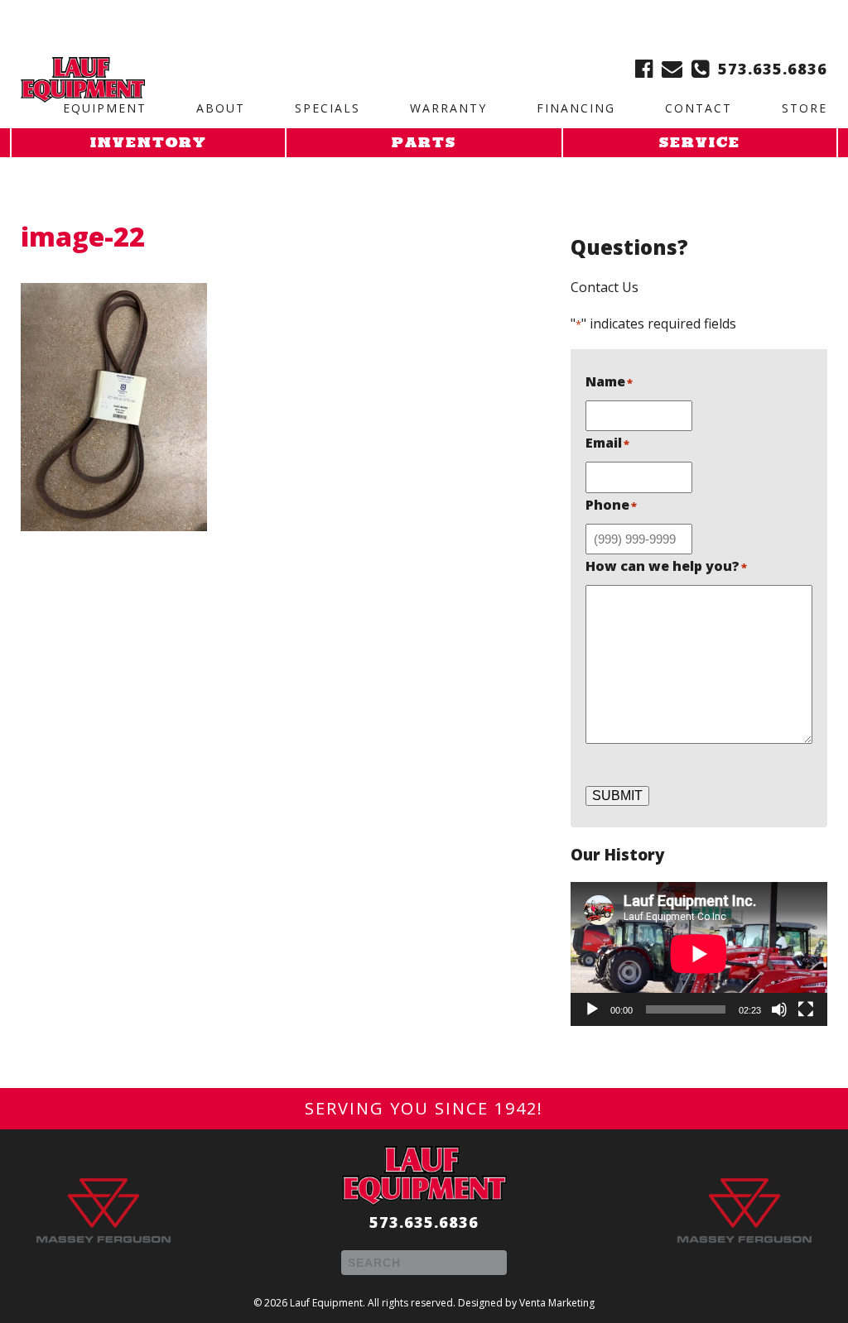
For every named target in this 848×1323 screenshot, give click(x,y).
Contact (698, 108)
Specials (327, 108)
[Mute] (779, 1009)
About (220, 108)
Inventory (148, 144)
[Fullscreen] (805, 1009)
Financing (576, 108)
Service (699, 144)
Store (804, 108)
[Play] (592, 1009)
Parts (424, 144)
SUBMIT (617, 796)
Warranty (448, 108)
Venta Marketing (557, 1303)
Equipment (105, 108)
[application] (699, 954)
